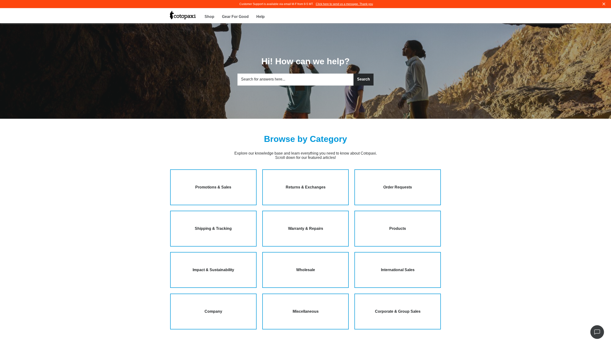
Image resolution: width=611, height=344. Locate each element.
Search (363, 79)
